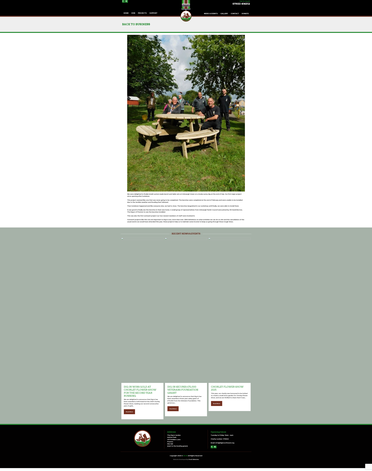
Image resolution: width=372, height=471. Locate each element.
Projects (142, 13)
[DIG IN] (186, 21)
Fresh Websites (194, 459)
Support (153, 13)
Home (126, 13)
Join (133, 13)
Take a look (142, 248)
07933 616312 (241, 3)
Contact (235, 14)
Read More (129, 411)
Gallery (224, 14)
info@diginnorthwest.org (224, 443)
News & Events (211, 14)
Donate (245, 14)
